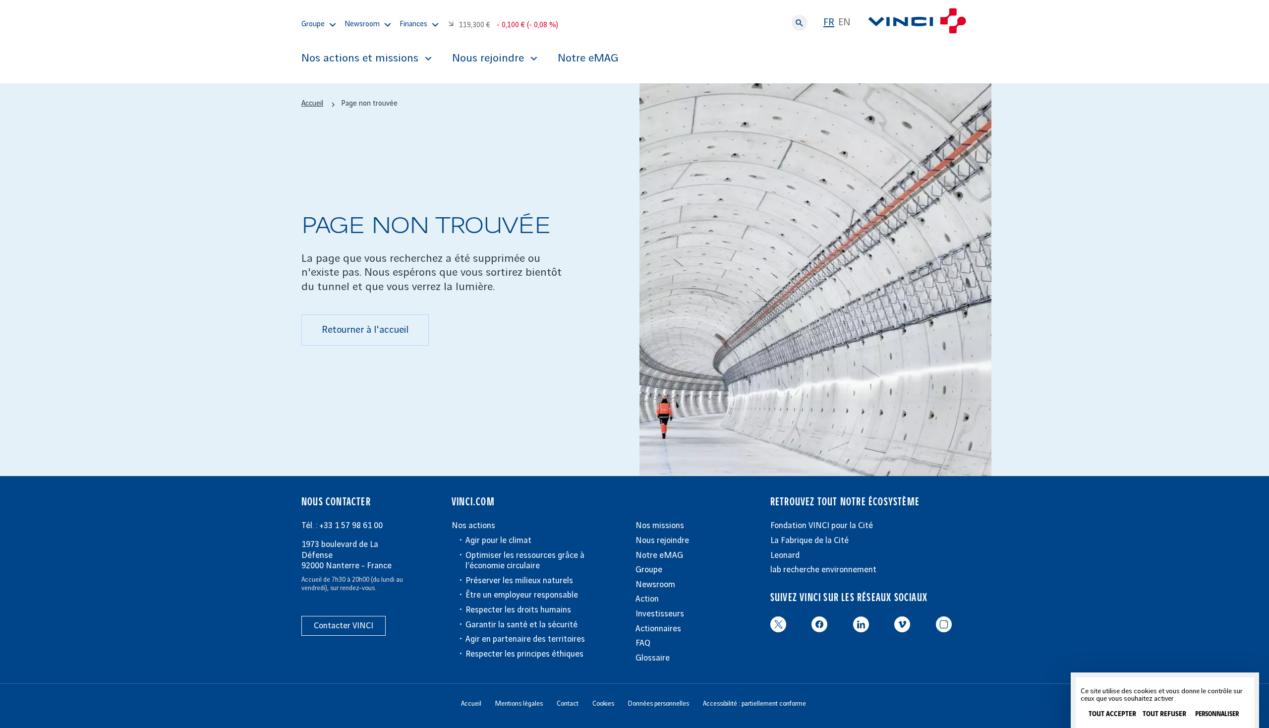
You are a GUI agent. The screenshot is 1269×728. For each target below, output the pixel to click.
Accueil (312, 104)
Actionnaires (658, 628)
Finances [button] (413, 24)
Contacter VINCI (343, 625)
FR (828, 22)
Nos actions (473, 525)
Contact (567, 703)
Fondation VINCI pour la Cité (821, 525)
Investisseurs (659, 613)
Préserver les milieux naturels (519, 580)
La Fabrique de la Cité (809, 540)
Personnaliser (1217, 714)
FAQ (642, 643)
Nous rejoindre (662, 540)
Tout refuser (1164, 714)
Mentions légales (519, 703)
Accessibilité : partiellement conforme (754, 703)
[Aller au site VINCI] (917, 22)
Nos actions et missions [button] (359, 58)
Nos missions (659, 525)
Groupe (648, 569)
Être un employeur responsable (521, 595)
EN (844, 22)
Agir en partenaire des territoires (525, 639)
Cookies (603, 703)
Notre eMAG (588, 58)
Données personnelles (658, 703)
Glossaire (652, 658)
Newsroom (655, 584)
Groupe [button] (313, 24)
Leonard (785, 555)
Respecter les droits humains (518, 610)
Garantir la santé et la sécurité (521, 624)
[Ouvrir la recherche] (800, 23)
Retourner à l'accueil (365, 330)
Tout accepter (1112, 714)
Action (647, 599)
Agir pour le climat (498, 540)
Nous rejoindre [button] (488, 58)
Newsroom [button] (362, 24)
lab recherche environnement (823, 569)
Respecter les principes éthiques (524, 654)
